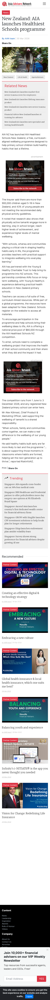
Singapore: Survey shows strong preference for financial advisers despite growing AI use (24, 539)
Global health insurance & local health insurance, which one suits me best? (23, 682)
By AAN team (8, 38)
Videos (5, 929)
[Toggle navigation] (44, 4)
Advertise (6, 944)
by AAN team (6, 601)
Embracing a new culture (17, 637)
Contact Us (6, 942)
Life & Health (22, 77)
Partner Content (10, 565)
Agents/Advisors (37, 77)
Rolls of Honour (8, 926)
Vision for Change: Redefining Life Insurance (23, 815)
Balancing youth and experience (22, 727)
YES (41, 978)
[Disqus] (25, 867)
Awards (5, 924)
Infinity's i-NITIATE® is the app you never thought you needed (25, 770)
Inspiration (6, 921)
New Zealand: (10, 92)
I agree (29, 996)
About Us (6, 939)
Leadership (6, 918)
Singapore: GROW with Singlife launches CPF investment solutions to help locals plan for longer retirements (24, 520)
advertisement (37, 157)
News (6, 12)
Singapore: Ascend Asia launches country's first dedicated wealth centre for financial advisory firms (23, 509)
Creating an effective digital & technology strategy (20, 594)
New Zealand (8, 77)
